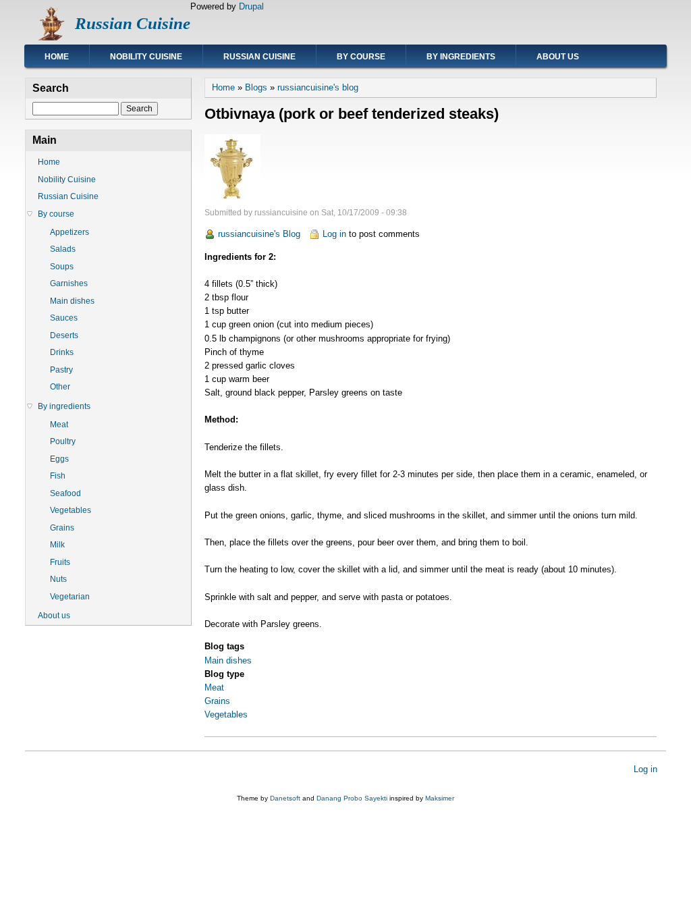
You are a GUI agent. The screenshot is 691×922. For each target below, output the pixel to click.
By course (361, 56)
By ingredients (460, 56)
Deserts (64, 335)
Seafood (65, 493)
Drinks (62, 352)
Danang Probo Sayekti (351, 798)
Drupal (251, 6)
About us (557, 56)
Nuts (58, 579)
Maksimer (439, 798)
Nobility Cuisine (146, 56)
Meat (214, 687)
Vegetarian (70, 596)
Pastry (61, 370)
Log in (334, 234)
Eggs (59, 459)
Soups (62, 266)
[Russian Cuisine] (50, 37)
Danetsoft (285, 798)
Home (57, 56)
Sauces (64, 318)
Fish (57, 476)
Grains (217, 701)
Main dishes (228, 660)
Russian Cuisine (132, 23)
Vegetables (226, 714)
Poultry (63, 441)
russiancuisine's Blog (259, 234)
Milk (57, 544)
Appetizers (69, 232)
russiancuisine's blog (317, 87)
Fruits (60, 562)
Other (60, 386)
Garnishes (69, 283)
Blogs (256, 87)
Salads (63, 249)
